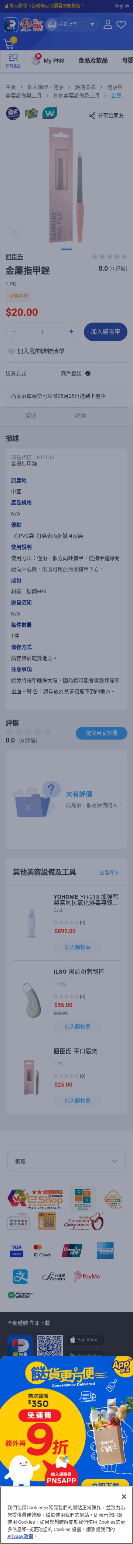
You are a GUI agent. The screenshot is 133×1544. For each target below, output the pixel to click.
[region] (66, 1515)
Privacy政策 (20, 1536)
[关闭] (124, 1496)
